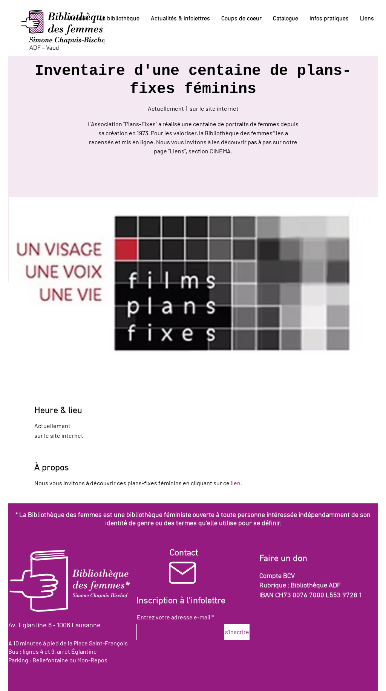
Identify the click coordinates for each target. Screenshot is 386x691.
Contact (184, 553)
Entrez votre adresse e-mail (173, 617)
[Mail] (182, 573)
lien (235, 482)
